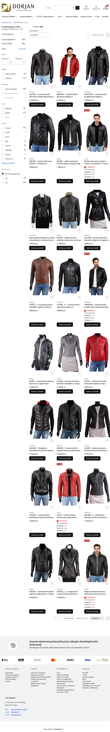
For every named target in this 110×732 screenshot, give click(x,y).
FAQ (58, 673)
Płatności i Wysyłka (38, 673)
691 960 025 (12, 712)
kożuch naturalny (11, 93)
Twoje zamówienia (12, 675)
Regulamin (35, 686)
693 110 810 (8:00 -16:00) (16, 709)
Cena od (5, 59)
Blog (84, 679)
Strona (94, 35)
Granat (8, 154)
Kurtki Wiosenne (13, 39)
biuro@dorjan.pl (13, 715)
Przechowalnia (10, 679)
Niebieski (8, 150)
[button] (77, 8)
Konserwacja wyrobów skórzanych (65, 682)
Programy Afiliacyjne (90, 688)
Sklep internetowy (52, 729)
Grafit (7, 132)
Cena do (18, 59)
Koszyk (7, 681)
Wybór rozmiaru (63, 675)
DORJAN (8, 78)
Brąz (6, 141)
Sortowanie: (33, 31)
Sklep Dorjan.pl (6, 22)
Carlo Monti (86, 681)
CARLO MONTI (10, 74)
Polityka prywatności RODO (41, 677)
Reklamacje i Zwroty (38, 683)
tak (6, 178)
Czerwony (9, 159)
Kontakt (85, 673)
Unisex (7, 117)
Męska (7, 113)
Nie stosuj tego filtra (12, 174)
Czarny (8, 128)
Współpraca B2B (88, 683)
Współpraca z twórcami (91, 686)
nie (6, 183)
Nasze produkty (88, 677)
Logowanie (9, 673)
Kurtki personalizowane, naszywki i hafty (65, 691)
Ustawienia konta (11, 677)
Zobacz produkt (37, 105)
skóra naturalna (11, 89)
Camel (7, 146)
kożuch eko (9, 98)
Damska (8, 108)
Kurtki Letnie (13, 43)
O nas (84, 675)
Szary (7, 137)
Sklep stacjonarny (37, 675)
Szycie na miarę (63, 677)
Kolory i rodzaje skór (64, 679)
